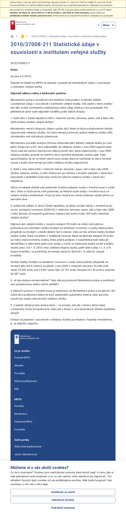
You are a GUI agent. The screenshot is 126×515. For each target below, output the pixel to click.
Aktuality (18, 365)
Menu (106, 25)
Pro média (19, 373)
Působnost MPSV (23, 421)
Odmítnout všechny (63, 499)
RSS (16, 389)
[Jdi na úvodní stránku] (22, 25)
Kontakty (19, 406)
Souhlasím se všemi (63, 492)
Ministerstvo (20, 413)
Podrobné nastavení (63, 507)
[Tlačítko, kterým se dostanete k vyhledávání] (99, 25)
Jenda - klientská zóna (25, 454)
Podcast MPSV (22, 357)
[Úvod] (12, 36)
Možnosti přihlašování (25, 381)
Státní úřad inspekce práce (27, 446)
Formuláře (19, 429)
